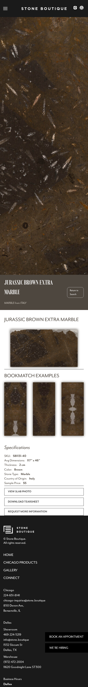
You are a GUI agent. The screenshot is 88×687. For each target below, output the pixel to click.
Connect (11, 578)
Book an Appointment (66, 637)
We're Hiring (58, 648)
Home (8, 555)
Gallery (10, 570)
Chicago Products (20, 562)
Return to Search (74, 292)
